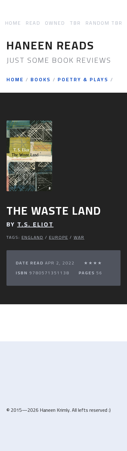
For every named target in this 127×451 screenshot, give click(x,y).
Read (33, 23)
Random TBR (103, 23)
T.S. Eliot (35, 224)
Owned (55, 23)
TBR (75, 23)
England (32, 237)
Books (41, 80)
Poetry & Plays (83, 80)
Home (13, 23)
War (79, 237)
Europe (58, 237)
